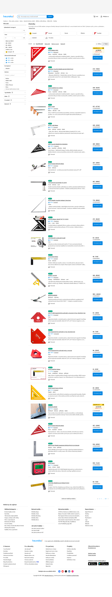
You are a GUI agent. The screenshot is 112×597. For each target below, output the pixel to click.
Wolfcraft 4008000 (52, 295)
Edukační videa (49, 564)
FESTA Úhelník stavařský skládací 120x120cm (59, 200)
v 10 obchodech (96, 108)
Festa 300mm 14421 (53, 50)
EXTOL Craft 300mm (53, 125)
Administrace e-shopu (51, 549)
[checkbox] (4, 41)
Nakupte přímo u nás (29, 555)
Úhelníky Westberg (35, 516)
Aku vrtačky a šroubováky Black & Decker (14, 526)
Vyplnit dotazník (92, 555)
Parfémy (87, 514)
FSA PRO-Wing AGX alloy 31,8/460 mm (67, 522)
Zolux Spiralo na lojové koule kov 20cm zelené (69, 520)
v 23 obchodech (96, 465)
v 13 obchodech (96, 221)
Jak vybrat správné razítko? (37, 528)
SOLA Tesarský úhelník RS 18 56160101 (58, 144)
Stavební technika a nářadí (29, 21)
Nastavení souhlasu (29, 557)
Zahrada (87, 522)
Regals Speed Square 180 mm (55, 388)
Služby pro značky (50, 557)
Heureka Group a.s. (49, 575)
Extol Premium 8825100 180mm (56, 426)
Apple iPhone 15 (89, 512)
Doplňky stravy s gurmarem (10, 529)
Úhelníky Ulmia (34, 518)
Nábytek (87, 524)
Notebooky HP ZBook (9, 522)
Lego (86, 520)
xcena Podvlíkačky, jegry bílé (65, 524)
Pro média (5, 557)
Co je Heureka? (6, 549)
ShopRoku (69, 551)
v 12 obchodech (96, 333)
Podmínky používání (8, 553)
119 (105, 499)
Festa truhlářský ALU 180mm (55, 88)
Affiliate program (50, 562)
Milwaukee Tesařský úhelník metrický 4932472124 (60, 69)
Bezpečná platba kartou (30, 562)
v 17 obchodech (96, 352)
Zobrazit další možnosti (11, 89)
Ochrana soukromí (29, 560)
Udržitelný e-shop (71, 560)
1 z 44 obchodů (96, 54)
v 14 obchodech (96, 371)
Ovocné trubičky (8, 524)
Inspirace (69, 557)
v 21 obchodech (96, 202)
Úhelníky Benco (35, 520)
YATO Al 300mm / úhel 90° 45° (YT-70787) (58, 219)
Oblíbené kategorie (10, 509)
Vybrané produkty (63, 509)
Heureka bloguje (7, 560)
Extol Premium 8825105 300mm (56, 164)
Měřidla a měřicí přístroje (41, 21)
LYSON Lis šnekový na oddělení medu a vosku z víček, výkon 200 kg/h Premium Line (69, 512)
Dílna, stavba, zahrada (14, 21)
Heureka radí (28, 553)
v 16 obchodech (96, 70)
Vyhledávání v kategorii (10, 27)
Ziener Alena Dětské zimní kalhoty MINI (67, 518)
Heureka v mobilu (29, 551)
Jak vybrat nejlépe (36, 526)
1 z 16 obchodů (96, 410)
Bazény (87, 516)
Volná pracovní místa (8, 555)
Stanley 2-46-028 (52, 275)
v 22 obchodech (96, 164)
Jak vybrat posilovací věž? (37, 532)
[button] (13, 30)
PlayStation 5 (88, 518)
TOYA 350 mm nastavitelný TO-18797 (57, 183)
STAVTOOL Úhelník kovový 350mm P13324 (58, 483)
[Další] (108, 499)
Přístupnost (6, 566)
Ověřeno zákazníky (71, 549)
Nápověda (48, 566)
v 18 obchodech (96, 427)
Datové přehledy (50, 560)
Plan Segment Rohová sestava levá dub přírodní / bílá (69, 516)
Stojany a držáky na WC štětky (11, 518)
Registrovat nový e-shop (51, 551)
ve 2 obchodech (96, 389)
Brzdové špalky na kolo (9, 512)
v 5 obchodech (96, 296)
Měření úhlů (49, 21)
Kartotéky (6, 514)
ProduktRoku (70, 553)
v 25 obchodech (96, 127)
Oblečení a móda (89, 526)
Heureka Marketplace (51, 555)
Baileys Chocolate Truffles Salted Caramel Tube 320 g (69, 514)
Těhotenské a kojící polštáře (11, 516)
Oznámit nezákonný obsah (9, 564)
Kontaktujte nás (92, 548)
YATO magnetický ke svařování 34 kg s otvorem (60, 350)
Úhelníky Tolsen (35, 514)
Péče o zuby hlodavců (9, 520)
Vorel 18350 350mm (53, 257)
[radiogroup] (15, 60)
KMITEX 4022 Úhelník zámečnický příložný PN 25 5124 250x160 (63, 445)
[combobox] (32, 16)
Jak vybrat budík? (35, 530)
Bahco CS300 (51, 106)
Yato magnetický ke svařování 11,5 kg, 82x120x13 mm (61, 332)
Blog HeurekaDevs (7, 562)
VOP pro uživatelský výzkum (31, 564)
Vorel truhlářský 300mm (54, 369)
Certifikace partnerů (71, 555)
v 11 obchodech (96, 146)
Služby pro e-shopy (50, 553)
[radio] (4, 58)
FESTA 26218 (51, 463)
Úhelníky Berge (35, 512)
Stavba (21, 21)
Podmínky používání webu (72, 575)
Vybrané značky (35, 509)
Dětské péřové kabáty (9, 527)
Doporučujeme (89, 509)
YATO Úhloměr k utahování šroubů (56, 238)
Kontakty (5, 551)
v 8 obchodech (96, 258)
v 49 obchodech (96, 89)
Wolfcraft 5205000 (52, 407)
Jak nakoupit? (28, 549)
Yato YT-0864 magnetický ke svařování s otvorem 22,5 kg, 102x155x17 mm (66, 313)
